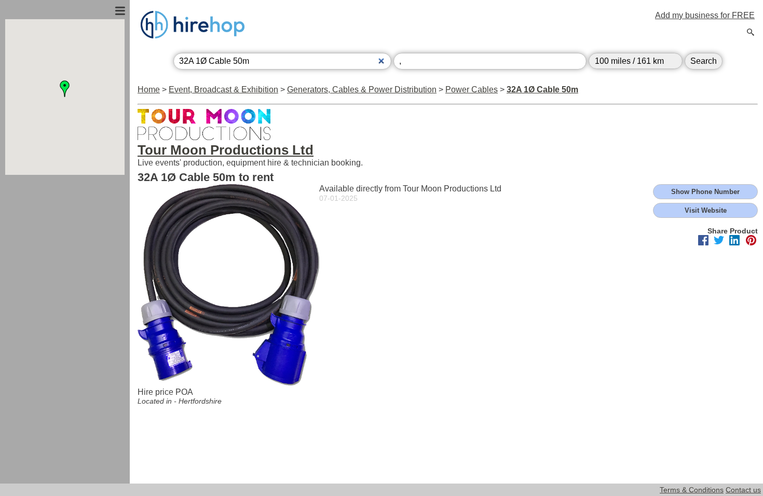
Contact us (743, 490)
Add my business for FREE (705, 15)
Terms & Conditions (692, 490)
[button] (65, 88)
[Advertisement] (65, 287)
